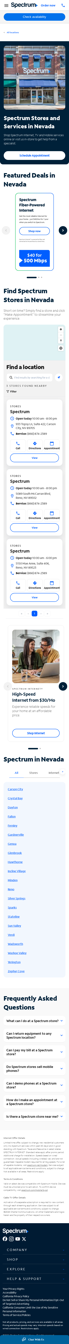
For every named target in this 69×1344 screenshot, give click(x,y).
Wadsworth (15, 944)
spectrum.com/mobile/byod (34, 1190)
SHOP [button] (12, 1259)
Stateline (14, 916)
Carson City (15, 789)
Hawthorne (15, 862)
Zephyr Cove (16, 971)
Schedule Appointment (34, 155)
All (16, 773)
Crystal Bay (15, 798)
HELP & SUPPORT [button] (24, 1279)
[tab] (34, 1250)
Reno (11, 889)
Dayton (13, 807)
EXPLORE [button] (16, 1269)
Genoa (12, 844)
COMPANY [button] (17, 1250)
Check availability (34, 17)
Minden (13, 880)
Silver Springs (16, 898)
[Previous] (6, 230)
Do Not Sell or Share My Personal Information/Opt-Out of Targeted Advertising (33, 1301)
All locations (12, 32)
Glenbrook (15, 853)
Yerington (14, 962)
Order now (48, 5)
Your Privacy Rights (13, 1288)
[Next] (63, 230)
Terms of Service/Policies (16, 1315)
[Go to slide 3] (41, 277)
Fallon (12, 816)
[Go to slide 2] (38, 277)
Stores (33, 773)
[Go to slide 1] (32, 277)
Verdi (11, 935)
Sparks (12, 907)
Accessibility (9, 1292)
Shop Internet (36, 733)
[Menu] (6, 5)
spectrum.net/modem (37, 1165)
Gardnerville (16, 834)
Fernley (12, 825)
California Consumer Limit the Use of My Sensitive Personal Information (30, 1309)
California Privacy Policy (16, 1296)
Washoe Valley (17, 953)
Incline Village (17, 871)
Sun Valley (14, 925)
